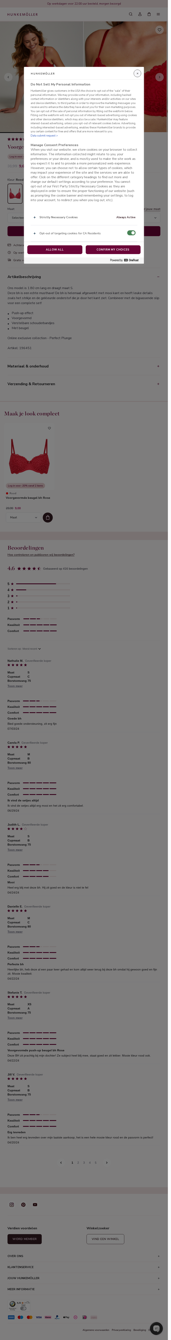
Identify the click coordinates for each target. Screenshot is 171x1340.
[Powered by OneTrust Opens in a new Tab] (126, 260)
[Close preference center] (137, 73)
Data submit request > (44, 136)
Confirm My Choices (113, 250)
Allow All (55, 250)
